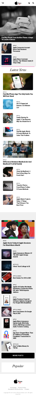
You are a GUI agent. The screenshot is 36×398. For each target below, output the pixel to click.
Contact (26, 389)
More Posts (18, 355)
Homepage (13, 387)
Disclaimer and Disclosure (15, 389)
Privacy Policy (22, 387)
